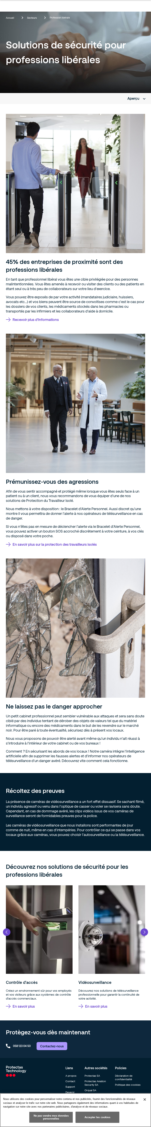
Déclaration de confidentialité (124, 1077)
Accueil (10, 17)
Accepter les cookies (97, 1117)
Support (70, 1086)
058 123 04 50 (22, 1046)
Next (144, 932)
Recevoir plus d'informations (36, 319)
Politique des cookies (128, 1084)
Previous (6, 932)
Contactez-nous (52, 1046)
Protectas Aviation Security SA (95, 1083)
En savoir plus (24, 1006)
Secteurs (32, 17)
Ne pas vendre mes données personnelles (51, 1117)
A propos (70, 1075)
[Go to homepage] (16, 1075)
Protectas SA (92, 1075)
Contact (70, 1081)
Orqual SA (90, 1090)
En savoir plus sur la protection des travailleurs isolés (55, 544)
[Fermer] (144, 1099)
